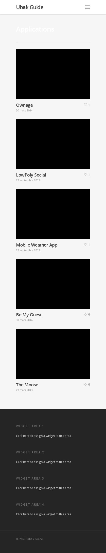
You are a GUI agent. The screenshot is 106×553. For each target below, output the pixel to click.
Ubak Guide (29, 7)
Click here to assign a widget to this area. (44, 436)
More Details (54, 70)
